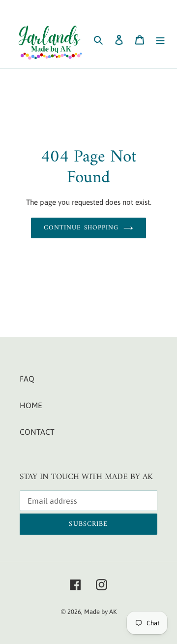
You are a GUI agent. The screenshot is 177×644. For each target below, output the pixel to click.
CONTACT (37, 431)
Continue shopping (81, 227)
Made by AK (100, 611)
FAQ (27, 378)
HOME (31, 405)
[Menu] (160, 39)
